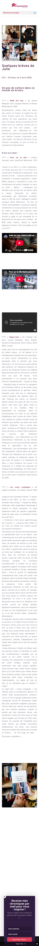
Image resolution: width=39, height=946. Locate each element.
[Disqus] (19, 843)
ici (20, 736)
